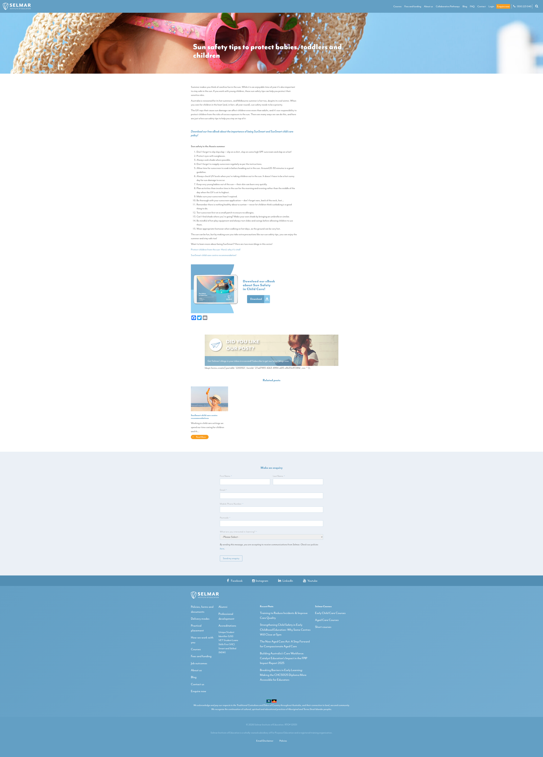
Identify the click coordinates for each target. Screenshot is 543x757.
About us (428, 6)
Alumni (222, 607)
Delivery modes (200, 618)
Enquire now (503, 6)
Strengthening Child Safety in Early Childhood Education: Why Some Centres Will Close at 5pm (285, 629)
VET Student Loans (228, 640)
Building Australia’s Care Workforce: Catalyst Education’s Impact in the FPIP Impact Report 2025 (283, 658)
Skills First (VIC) (226, 644)
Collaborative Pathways (448, 6)
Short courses (323, 627)
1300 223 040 (523, 6)
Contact (481, 6)
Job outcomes (199, 663)
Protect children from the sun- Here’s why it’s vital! (216, 249)
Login (491, 6)
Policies (283, 740)
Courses (397, 6)
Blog (465, 6)
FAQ (472, 6)
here (222, 548)
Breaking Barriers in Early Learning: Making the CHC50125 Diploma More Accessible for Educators (283, 675)
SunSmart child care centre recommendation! (213, 255)
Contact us (197, 684)
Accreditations (227, 625)
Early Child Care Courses (330, 613)
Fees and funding (412, 6)
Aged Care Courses (327, 620)
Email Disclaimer (264, 740)
